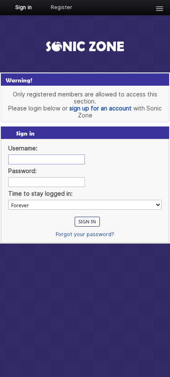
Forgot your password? (85, 234)
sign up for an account (100, 108)
